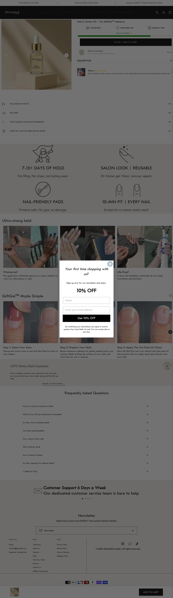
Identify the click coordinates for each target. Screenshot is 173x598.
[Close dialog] (110, 264)
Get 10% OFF (86, 318)
